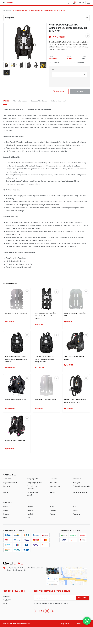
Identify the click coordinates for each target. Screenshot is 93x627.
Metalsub (30, 514)
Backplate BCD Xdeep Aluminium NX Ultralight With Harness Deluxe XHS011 (46, 315)
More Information (20, 101)
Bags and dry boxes (10, 483)
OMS (28, 518)
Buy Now (80, 91)
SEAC (75, 507)
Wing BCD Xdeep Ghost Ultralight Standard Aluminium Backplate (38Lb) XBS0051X (45, 359)
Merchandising (55, 486)
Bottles (5, 492)
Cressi (5, 507)
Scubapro (30, 510)
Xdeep (69, 58)
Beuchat (6, 514)
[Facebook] (36, 611)
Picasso (52, 514)
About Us (6, 596)
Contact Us (7, 600)
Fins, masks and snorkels (32, 493)
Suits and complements (81, 486)
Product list (7, 10)
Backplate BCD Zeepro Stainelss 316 (46, 399)
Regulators (53, 492)
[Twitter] (41, 611)
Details (6, 101)
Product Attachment (39, 101)
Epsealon (53, 510)
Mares (75, 510)
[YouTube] (53, 611)
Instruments (54, 483)
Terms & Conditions (83, 624)
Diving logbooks (32, 479)
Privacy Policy (64, 624)
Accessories (7, 479)
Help (5, 604)
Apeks (5, 510)
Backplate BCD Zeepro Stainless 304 (16, 313)
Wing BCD (53, 58)
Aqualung (76, 514)
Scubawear (77, 479)
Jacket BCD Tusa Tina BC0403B (15, 440)
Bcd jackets (7, 486)
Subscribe (82, 598)
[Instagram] (47, 611)
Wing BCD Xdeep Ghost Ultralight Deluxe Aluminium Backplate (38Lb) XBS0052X (16, 359)
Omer (5, 518)
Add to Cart (60, 91)
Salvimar (30, 507)
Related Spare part (58, 101)
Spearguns (76, 483)
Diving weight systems (34, 483)
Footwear (53, 479)
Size (52, 69)
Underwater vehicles (80, 492)
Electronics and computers (32, 487)
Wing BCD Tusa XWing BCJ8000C (16, 399)
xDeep (52, 507)
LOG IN (81, 3)
